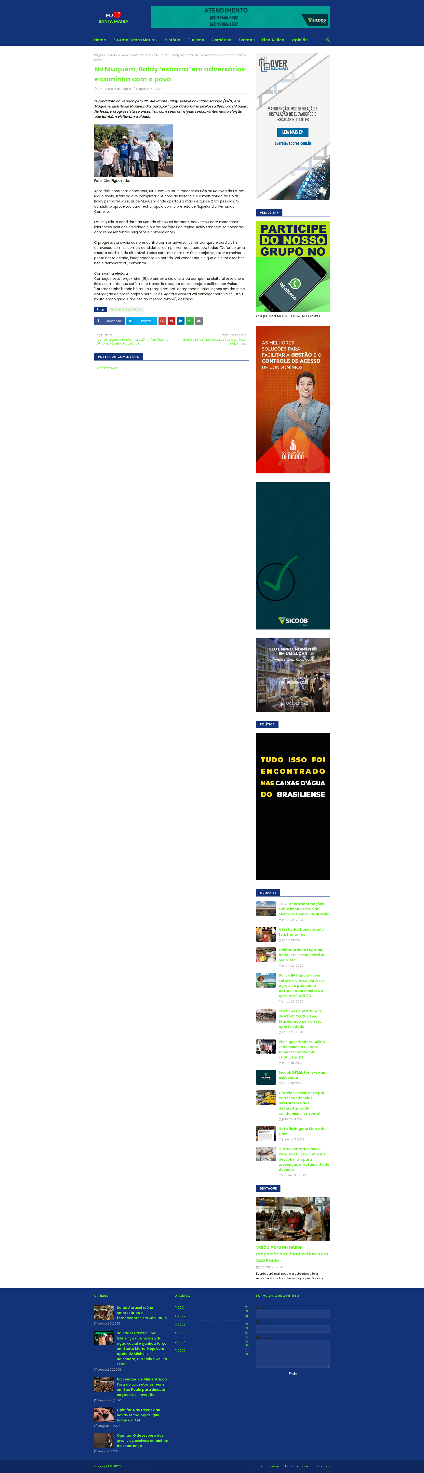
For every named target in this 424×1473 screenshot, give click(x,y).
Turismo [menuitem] (196, 39)
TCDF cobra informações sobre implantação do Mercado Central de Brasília (304, 909)
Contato (323, 1466)
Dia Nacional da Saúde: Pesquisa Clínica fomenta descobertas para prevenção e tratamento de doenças (304, 1159)
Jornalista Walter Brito (114, 89)
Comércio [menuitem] (221, 39)
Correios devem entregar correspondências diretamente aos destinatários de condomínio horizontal (301, 1103)
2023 (213, 1324)
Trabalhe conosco (298, 1466)
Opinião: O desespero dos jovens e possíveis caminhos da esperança (142, 1440)
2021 (213, 1307)
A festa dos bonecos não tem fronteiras (301, 932)
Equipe (273, 1466)
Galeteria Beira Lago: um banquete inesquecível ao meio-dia (302, 955)
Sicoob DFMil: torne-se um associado (302, 1075)
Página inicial (104, 55)
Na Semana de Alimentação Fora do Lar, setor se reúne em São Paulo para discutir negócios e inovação (142, 1387)
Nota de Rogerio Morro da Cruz (302, 1131)
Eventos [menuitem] (247, 39)
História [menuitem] (172, 39)
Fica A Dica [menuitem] (273, 39)
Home (257, 1466)
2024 (213, 1333)
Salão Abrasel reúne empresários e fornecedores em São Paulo (292, 1253)
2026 (213, 1350)
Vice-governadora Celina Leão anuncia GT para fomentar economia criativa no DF (302, 1049)
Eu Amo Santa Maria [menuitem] (133, 39)
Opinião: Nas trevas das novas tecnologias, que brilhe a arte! (138, 1415)
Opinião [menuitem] (300, 39)
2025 (213, 1341)
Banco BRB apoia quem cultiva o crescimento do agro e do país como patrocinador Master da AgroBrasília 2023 (301, 985)
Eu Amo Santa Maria (133, 55)
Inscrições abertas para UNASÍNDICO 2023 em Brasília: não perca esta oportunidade (300, 1019)
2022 (213, 1316)
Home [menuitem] (100, 39)
